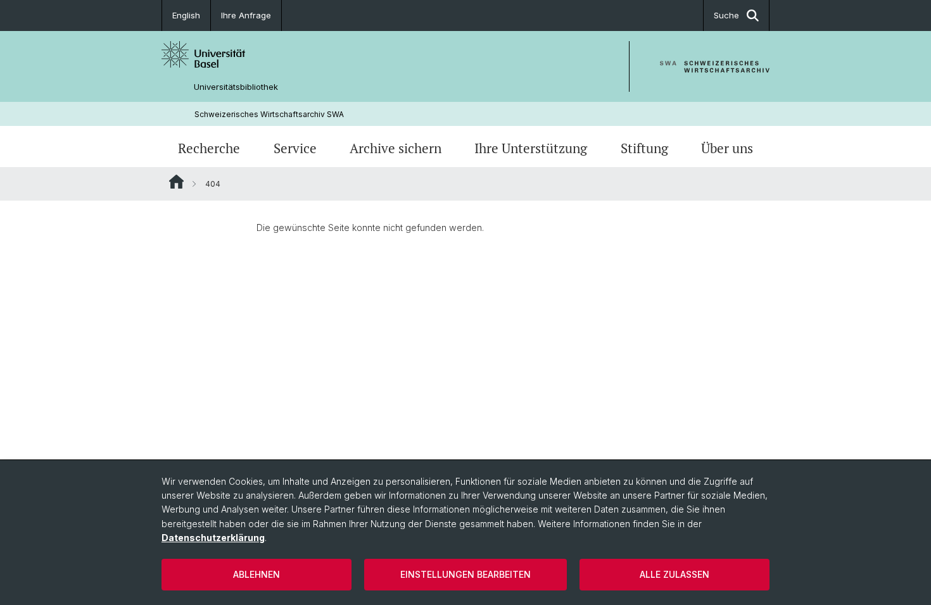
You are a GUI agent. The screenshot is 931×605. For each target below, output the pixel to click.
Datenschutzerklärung (213, 537)
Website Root (176, 182)
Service (295, 148)
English (186, 15)
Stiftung (644, 148)
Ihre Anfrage (246, 15)
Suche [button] (726, 15)
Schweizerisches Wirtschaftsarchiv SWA (269, 114)
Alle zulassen (674, 574)
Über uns (727, 148)
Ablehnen (256, 574)
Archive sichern (395, 148)
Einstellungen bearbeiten (465, 574)
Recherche (209, 148)
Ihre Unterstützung (530, 148)
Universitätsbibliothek (236, 87)
